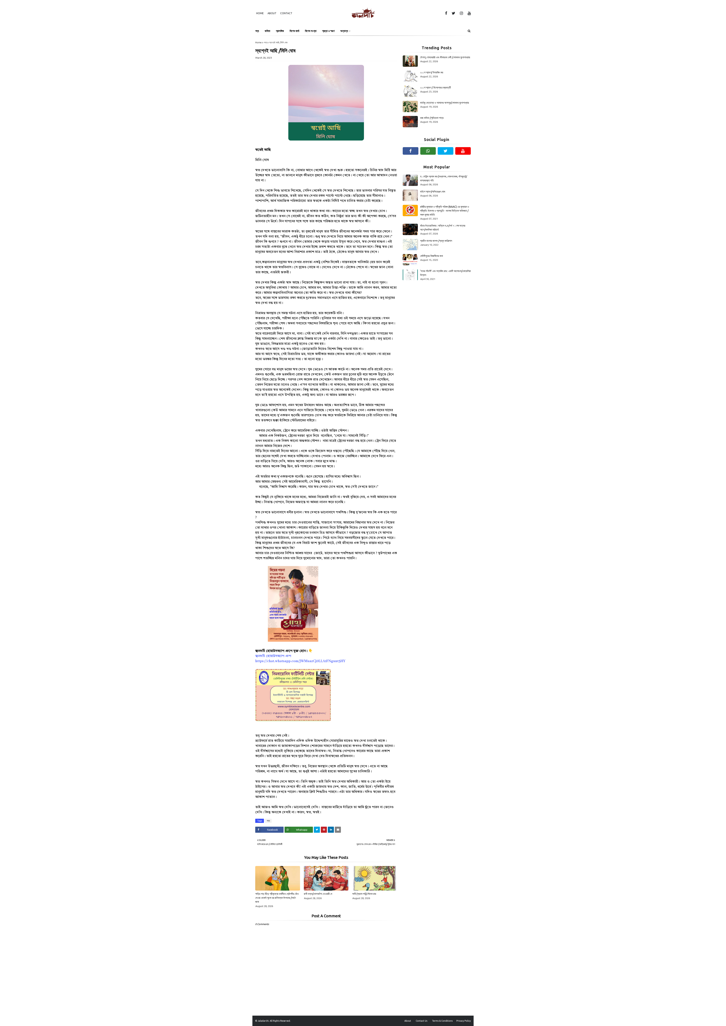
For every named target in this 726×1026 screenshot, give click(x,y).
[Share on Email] (338, 830)
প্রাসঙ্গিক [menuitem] (280, 31)
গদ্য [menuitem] (257, 31)
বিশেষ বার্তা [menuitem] (294, 31)
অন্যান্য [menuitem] (344, 31)
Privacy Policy (463, 1021)
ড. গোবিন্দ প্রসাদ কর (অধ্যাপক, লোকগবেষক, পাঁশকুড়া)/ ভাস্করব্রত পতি (443, 178)
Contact (286, 13)
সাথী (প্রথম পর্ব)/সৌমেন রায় (364, 893)
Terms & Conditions (442, 1021)
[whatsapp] (428, 151)
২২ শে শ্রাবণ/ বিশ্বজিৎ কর (431, 72)
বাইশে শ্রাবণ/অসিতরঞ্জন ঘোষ (432, 191)
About (272, 13)
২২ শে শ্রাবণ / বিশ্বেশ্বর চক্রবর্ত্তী (435, 87)
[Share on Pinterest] (324, 830)
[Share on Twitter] (317, 830)
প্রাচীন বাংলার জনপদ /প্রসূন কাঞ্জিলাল (436, 240)
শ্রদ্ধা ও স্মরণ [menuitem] (328, 31)
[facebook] (446, 13)
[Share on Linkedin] (331, 830)
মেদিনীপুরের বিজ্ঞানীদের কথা (431, 255)
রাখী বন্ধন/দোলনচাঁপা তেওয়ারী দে (318, 893)
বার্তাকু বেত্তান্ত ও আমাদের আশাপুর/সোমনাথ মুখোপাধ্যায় (444, 102)
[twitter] (453, 13)
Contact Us (421, 1021)
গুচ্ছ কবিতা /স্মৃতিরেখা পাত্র (432, 117)
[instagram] (461, 13)
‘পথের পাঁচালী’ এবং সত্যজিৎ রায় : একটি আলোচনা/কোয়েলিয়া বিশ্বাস (445, 273)
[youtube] (468, 13)
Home (260, 13)
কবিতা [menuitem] (267, 31)
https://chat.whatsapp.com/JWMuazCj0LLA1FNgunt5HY (300, 661)
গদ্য (265, 42)
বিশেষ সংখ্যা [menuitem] (310, 31)
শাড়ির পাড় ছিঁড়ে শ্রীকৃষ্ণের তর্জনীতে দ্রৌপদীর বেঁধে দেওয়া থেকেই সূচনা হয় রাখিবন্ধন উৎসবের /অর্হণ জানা (277, 897)
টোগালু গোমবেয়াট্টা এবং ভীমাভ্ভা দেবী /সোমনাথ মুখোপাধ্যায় (445, 57)
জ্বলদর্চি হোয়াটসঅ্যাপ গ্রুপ (273, 656)
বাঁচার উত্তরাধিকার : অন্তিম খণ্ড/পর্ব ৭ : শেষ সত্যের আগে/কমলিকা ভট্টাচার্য (442, 227)
